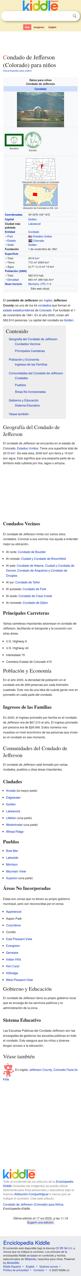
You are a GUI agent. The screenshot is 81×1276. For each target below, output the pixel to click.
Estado (11, 240)
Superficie (11, 254)
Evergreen (13, 945)
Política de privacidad (16, 1270)
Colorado (38, 240)
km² (37, 258)
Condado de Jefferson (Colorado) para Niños (33, 1204)
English (52, 27)
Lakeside (12, 857)
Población (11, 271)
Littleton (11, 818)
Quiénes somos (48, 1266)
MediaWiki (13, 1263)
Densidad (13, 279)
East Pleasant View (19, 939)
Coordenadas (13, 214)
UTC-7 (44, 284)
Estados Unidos (42, 236)
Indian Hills (13, 959)
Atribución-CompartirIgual (31, 1194)
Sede (10, 245)
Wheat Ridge (15, 831)
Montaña (33, 284)
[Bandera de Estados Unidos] (30, 236)
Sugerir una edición (40, 1222)
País (10, 236)
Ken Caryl (12, 966)
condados (44, 305)
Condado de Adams (30, 565)
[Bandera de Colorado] (30, 240)
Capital (9, 219)
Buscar (74, 16)
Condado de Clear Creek (35, 596)
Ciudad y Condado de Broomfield (43, 558)
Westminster (14, 824)
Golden (32, 219)
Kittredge (12, 973)
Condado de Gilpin (35, 602)
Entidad (10, 232)
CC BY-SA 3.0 (64, 1248)
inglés (48, 300)
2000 (23, 271)
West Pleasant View (19, 980)
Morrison (12, 864)
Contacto (39, 1270)
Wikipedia (30, 1259)
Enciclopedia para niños (17, 70)
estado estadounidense (18, 310)
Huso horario (13, 284)
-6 (50, 284)
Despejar (67, 16)
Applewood (13, 911)
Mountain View (16, 871)
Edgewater (13, 797)
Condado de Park (34, 589)
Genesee (12, 952)
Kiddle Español (12, 1266)
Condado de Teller (27, 582)
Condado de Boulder (32, 552)
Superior (12, 878)
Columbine (13, 925)
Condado (41, 89)
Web (27, 27)
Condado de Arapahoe (32, 570)
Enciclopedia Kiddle (26, 1242)
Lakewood (34, 224)
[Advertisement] (40, 41)
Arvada (11, 790)
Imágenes (39, 27)
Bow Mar (12, 850)
